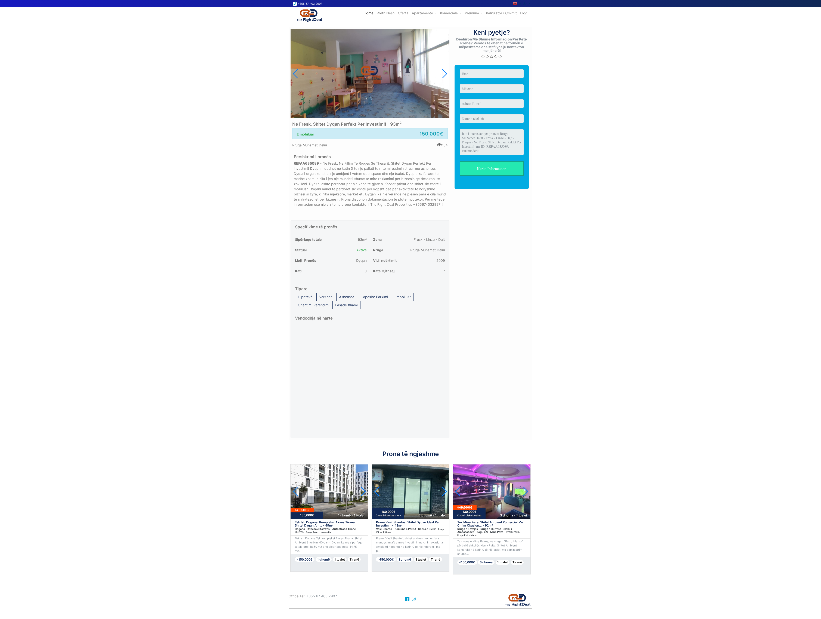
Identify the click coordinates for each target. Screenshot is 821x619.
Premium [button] (472, 13)
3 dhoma (486, 562)
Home (369, 13)
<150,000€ (305, 559)
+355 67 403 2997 (310, 3)
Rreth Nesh (385, 13)
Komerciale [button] (449, 13)
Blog (523, 13)
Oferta (403, 13)
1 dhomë (323, 559)
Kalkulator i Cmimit (501, 13)
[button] (444, 73)
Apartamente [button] (423, 13)
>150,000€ (386, 559)
